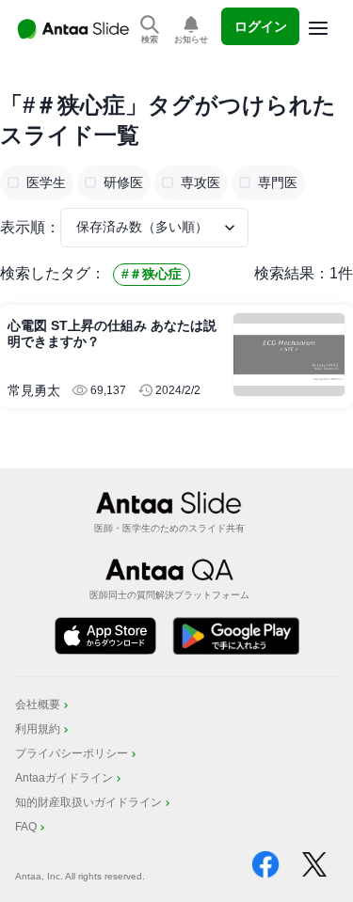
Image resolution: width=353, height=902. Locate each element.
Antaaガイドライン (64, 777)
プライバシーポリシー (71, 753)
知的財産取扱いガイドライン (88, 802)
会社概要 (37, 704)
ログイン (260, 26)
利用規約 (37, 729)
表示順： (30, 227)
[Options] (318, 28)
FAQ (26, 826)
